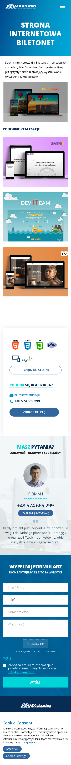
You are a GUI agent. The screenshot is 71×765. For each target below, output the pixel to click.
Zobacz (34, 166)
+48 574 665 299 (27, 401)
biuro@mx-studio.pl (27, 395)
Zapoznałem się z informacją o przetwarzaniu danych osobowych (33, 666)
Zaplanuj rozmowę (35, 513)
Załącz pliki (35, 644)
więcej (7, 658)
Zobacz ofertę (34, 412)
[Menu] (62, 6)
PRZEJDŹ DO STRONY (35, 370)
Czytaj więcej (28, 742)
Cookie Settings (16, 756)
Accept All (12, 749)
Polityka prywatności (21, 672)
